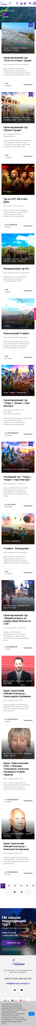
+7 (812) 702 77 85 (10, 935)
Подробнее (28, 84)
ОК (31, 1014)
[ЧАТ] (23, 3)
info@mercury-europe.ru (18, 983)
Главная (5, 11)
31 (22, 892)
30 (15, 892)
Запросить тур (13, 943)
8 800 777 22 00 (9, 933)
